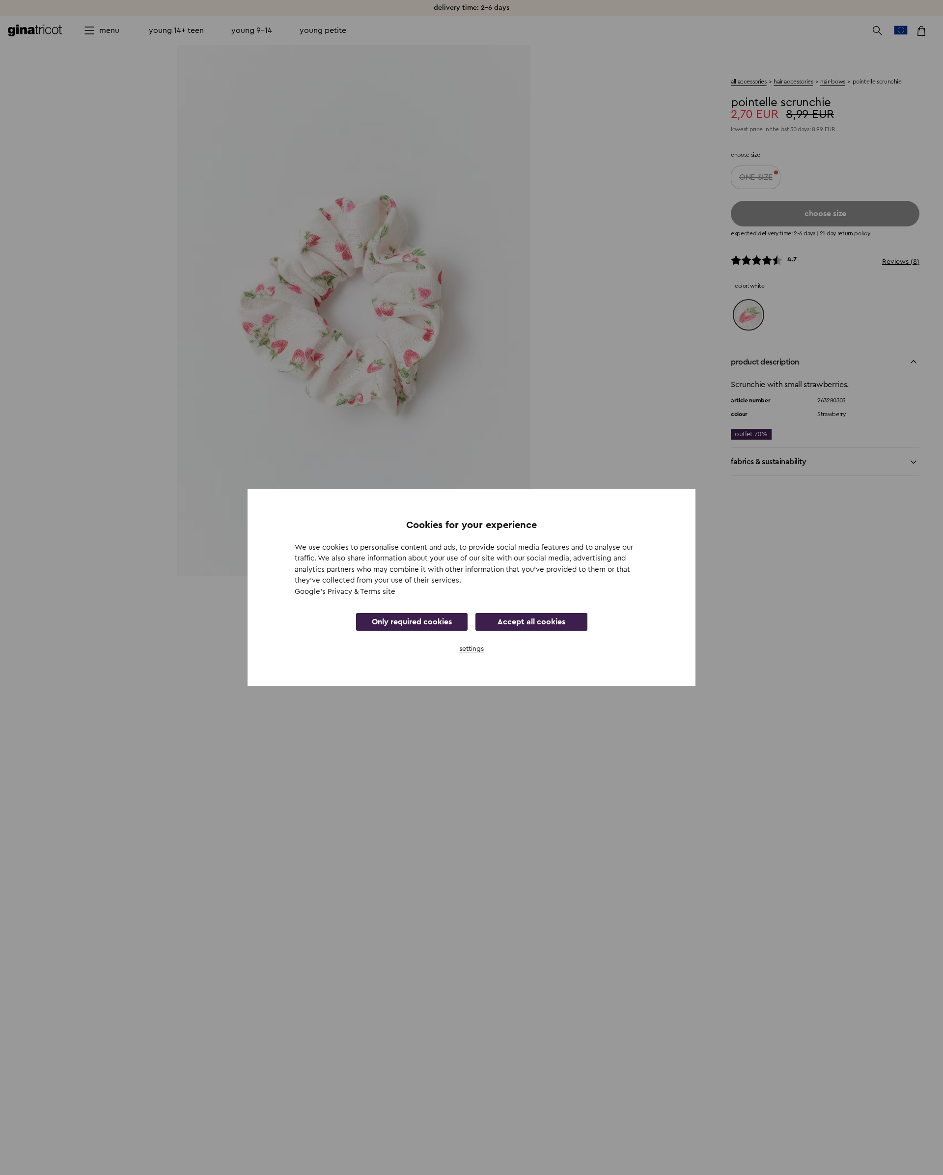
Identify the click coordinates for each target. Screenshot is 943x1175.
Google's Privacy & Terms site (345, 591)
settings (471, 648)
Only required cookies (412, 622)
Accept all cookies (531, 622)
